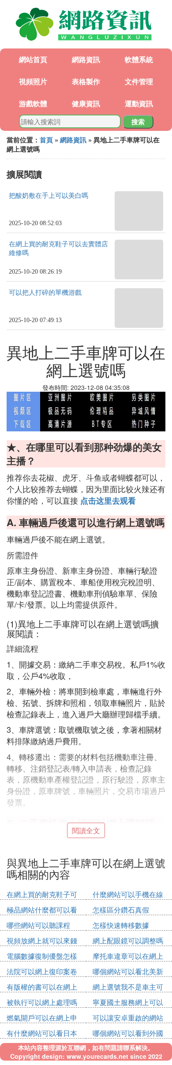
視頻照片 (33, 81)
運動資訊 (139, 103)
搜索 (138, 121)
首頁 (46, 140)
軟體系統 (139, 59)
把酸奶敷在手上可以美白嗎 (48, 195)
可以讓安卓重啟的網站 (128, 1018)
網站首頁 (33, 59)
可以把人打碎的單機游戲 (45, 292)
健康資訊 (86, 103)
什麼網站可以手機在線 (128, 894)
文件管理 (139, 81)
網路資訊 (86, 59)
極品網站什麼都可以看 (42, 910)
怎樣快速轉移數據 (121, 925)
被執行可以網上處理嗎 (42, 1002)
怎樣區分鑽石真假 (121, 910)
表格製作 (86, 81)
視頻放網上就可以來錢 (42, 940)
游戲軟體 (33, 103)
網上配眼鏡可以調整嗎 (128, 940)
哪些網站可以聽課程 (38, 925)
